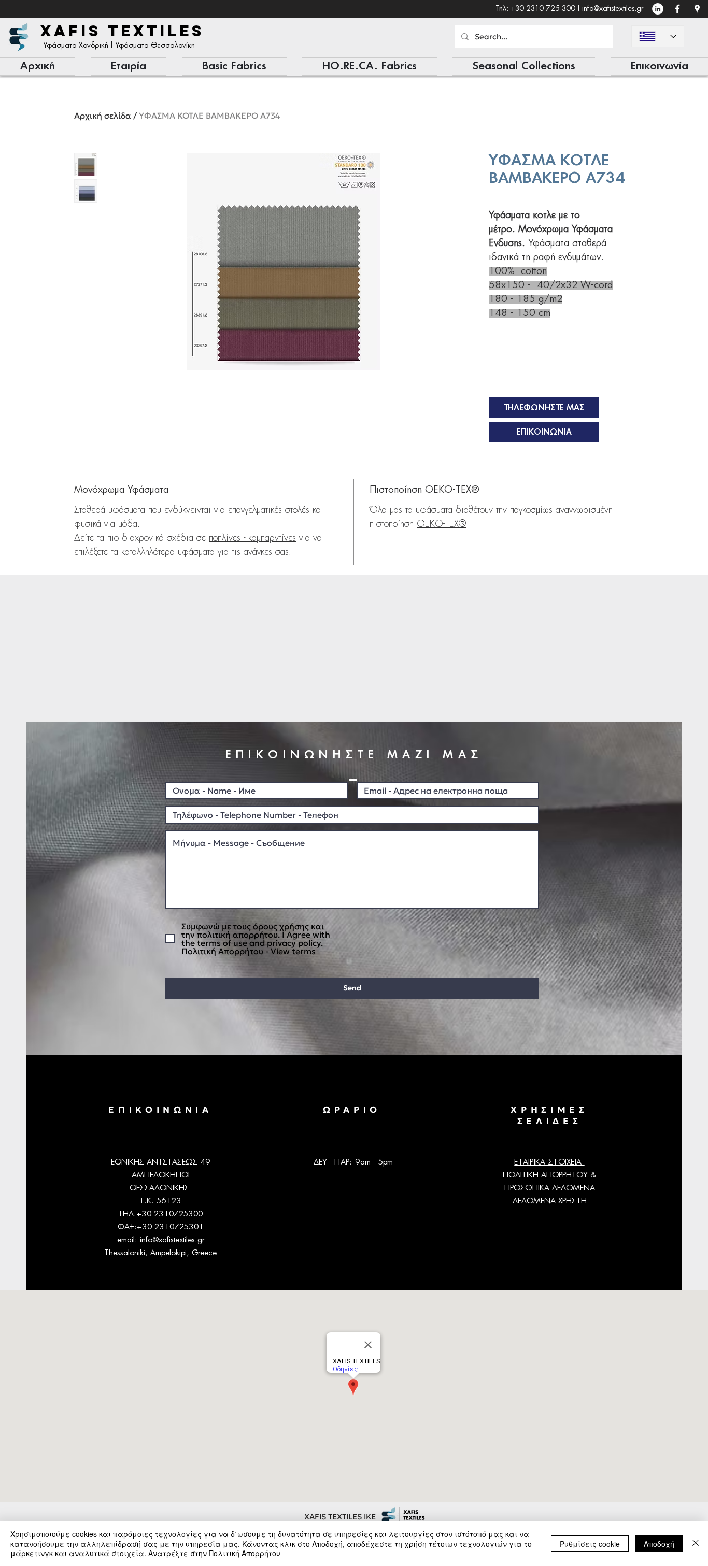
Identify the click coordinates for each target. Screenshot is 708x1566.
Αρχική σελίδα (102, 115)
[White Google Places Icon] (697, 9)
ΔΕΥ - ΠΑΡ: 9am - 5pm (353, 1162)
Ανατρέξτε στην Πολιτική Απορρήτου (214, 1553)
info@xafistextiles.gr (612, 8)
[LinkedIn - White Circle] (657, 9)
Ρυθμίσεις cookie (590, 1544)
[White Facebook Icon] (677, 9)
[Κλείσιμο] (695, 1543)
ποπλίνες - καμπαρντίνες (252, 538)
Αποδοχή (659, 1544)
